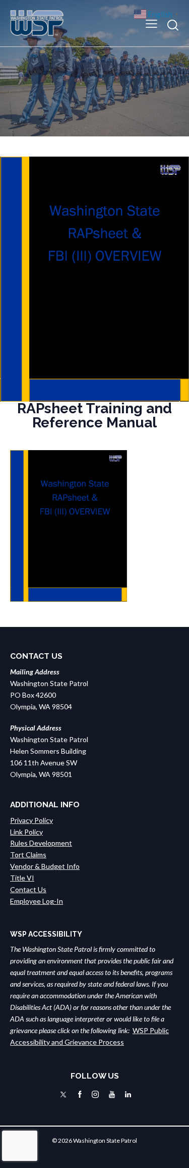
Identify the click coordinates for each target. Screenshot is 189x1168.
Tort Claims (28, 854)
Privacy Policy (31, 820)
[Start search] (172, 25)
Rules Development (41, 843)
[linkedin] (128, 1094)
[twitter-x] (63, 1094)
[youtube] (111, 1094)
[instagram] (95, 1094)
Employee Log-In (36, 901)
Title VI (22, 877)
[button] (151, 23)
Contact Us (28, 889)
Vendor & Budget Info (45, 866)
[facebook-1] (80, 1094)
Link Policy (26, 832)
